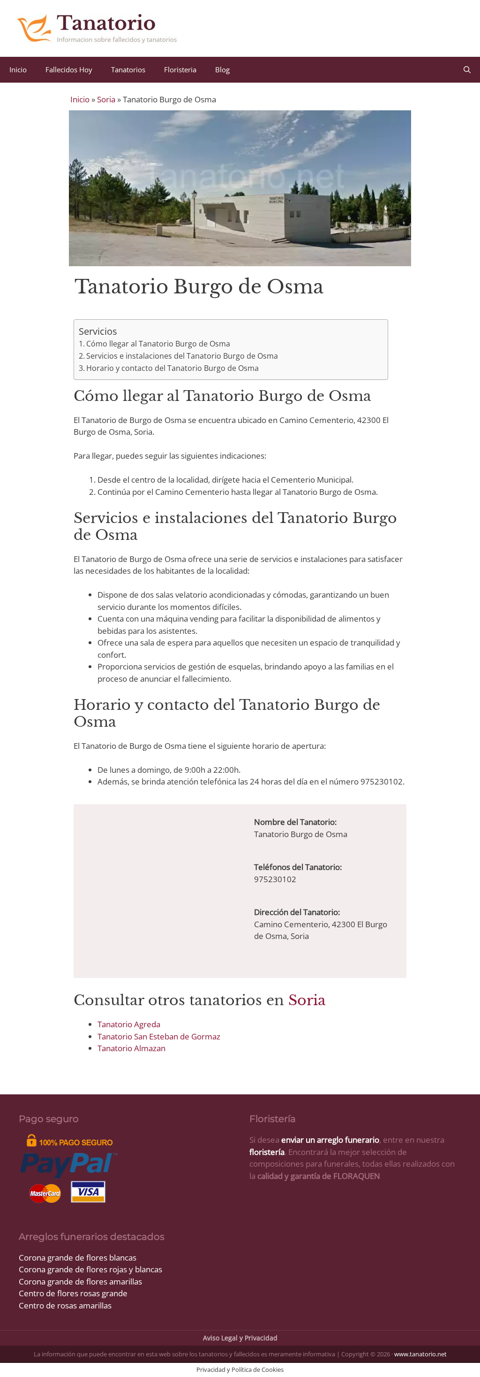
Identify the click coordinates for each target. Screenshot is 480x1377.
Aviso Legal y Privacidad (240, 1337)
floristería (267, 1151)
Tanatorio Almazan (131, 1048)
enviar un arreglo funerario (330, 1139)
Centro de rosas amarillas (65, 1305)
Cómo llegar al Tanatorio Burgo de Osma (158, 343)
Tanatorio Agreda (129, 1024)
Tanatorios (128, 69)
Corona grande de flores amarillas (80, 1281)
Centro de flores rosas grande (73, 1293)
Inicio (18, 69)
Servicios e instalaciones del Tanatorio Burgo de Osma (182, 356)
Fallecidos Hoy (68, 69)
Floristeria (180, 69)
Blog (222, 69)
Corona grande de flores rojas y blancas (90, 1269)
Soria (106, 99)
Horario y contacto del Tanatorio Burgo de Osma (172, 368)
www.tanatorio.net (420, 1354)
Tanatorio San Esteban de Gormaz (159, 1036)
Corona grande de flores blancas (77, 1257)
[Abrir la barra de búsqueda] (467, 70)
